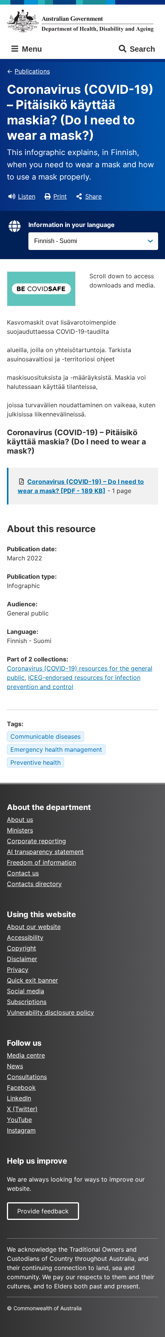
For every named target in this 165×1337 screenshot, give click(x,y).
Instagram (21, 1130)
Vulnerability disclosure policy (50, 1012)
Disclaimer (22, 959)
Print (60, 196)
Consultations (27, 1077)
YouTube (19, 1119)
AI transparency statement (45, 851)
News (15, 1066)
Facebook (21, 1087)
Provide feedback (43, 1211)
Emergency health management (56, 749)
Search (142, 49)
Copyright (21, 948)
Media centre (26, 1055)
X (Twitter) (22, 1109)
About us (20, 819)
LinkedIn (19, 1098)
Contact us (23, 873)
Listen (26, 196)
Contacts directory (34, 884)
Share (93, 196)
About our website (34, 927)
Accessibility (25, 937)
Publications (32, 71)
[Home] (82, 21)
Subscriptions (26, 1002)
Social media (25, 991)
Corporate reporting (36, 841)
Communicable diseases (45, 736)
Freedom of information (41, 862)
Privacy (17, 969)
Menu (31, 49)
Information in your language (71, 225)
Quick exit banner (32, 980)
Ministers (20, 830)
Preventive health (35, 762)
